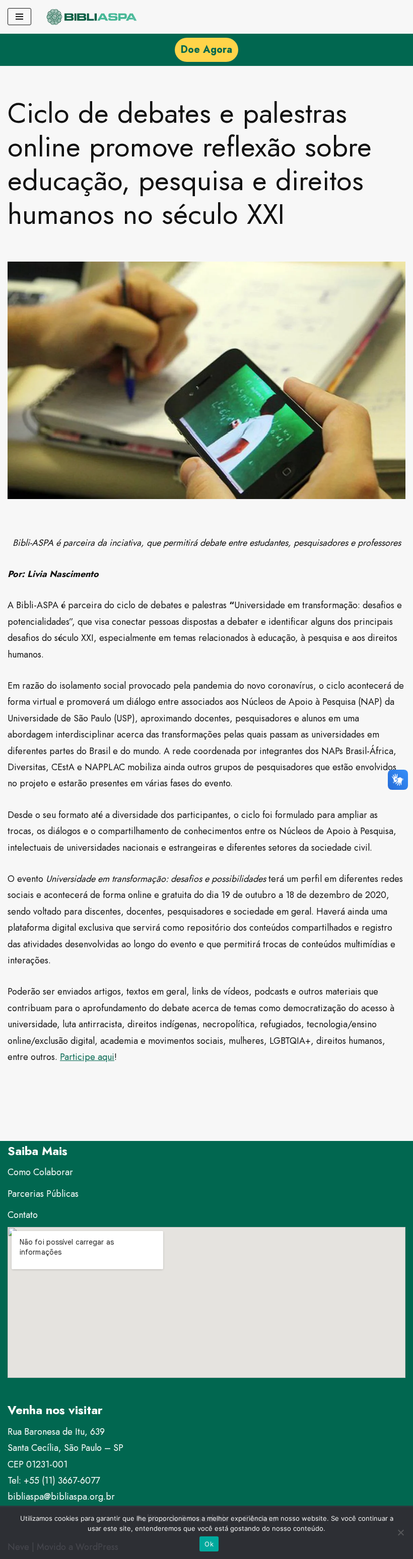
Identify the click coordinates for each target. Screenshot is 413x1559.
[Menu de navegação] (19, 16)
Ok (209, 1544)
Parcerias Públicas (43, 1193)
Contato (23, 1214)
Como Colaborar (40, 1172)
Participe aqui (87, 1056)
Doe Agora (206, 49)
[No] (400, 1532)
